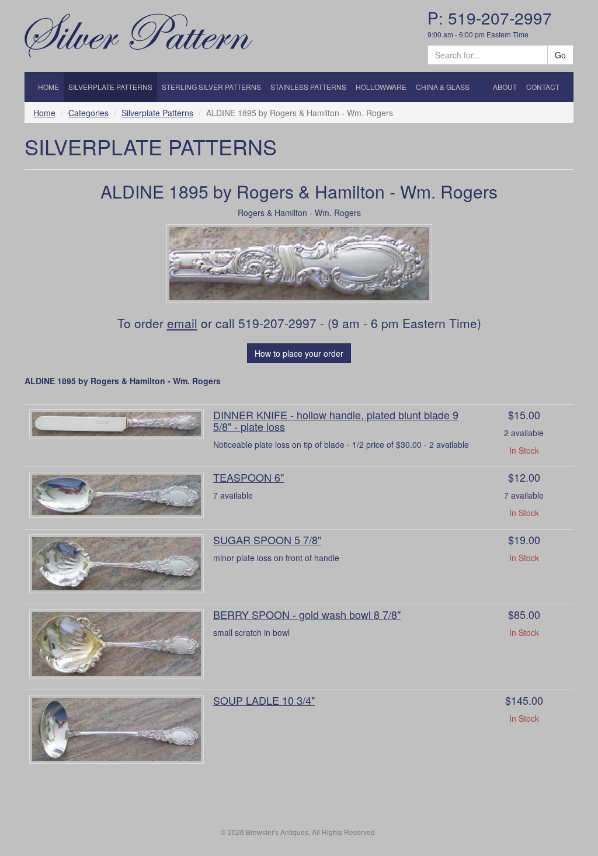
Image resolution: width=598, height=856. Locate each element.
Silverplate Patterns (157, 113)
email (182, 323)
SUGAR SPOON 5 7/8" (267, 539)
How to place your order (299, 353)
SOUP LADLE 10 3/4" (264, 700)
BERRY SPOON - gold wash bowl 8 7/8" (307, 614)
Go (560, 55)
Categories (88, 113)
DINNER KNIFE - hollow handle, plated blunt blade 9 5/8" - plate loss (335, 420)
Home (44, 113)
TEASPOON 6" (248, 477)
